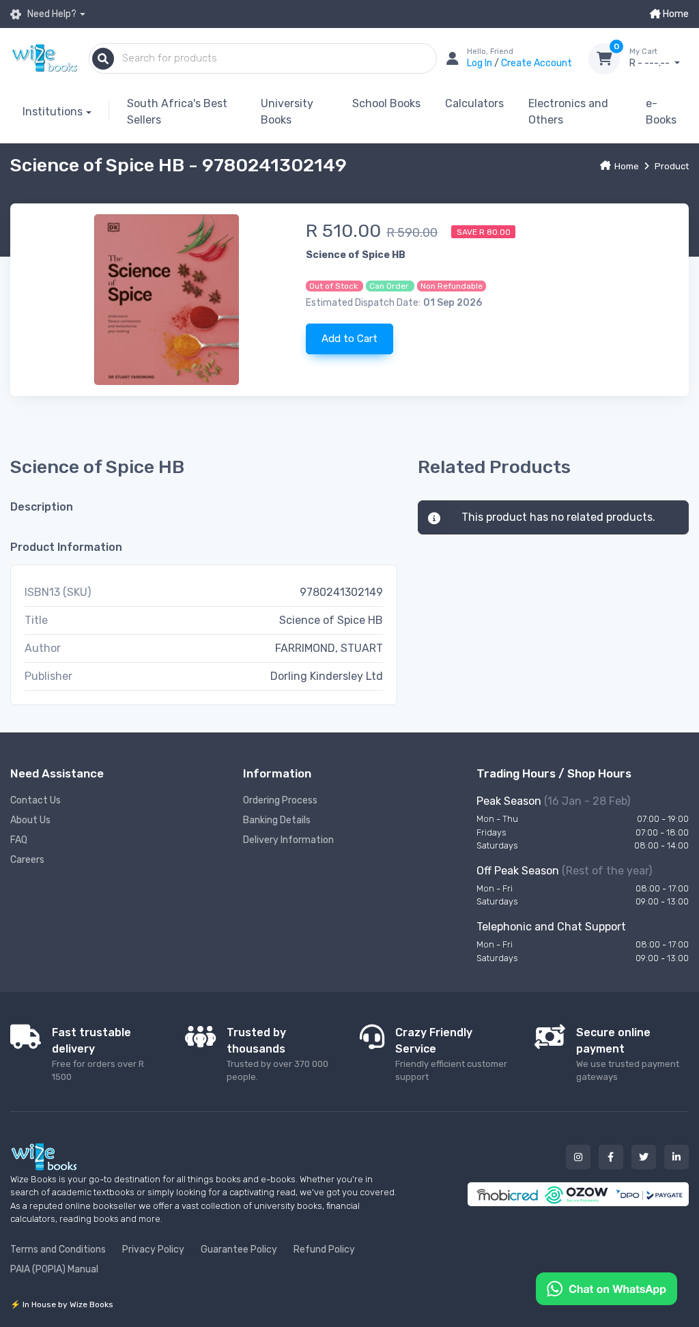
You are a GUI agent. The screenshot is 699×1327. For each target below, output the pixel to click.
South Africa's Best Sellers (177, 111)
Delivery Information (288, 840)
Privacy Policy (153, 1249)
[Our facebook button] (611, 1157)
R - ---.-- (650, 58)
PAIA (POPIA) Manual (54, 1269)
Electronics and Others (568, 111)
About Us (30, 820)
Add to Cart (349, 338)
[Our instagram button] (578, 1157)
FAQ (18, 840)
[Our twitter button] (643, 1157)
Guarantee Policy (239, 1249)
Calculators (474, 103)
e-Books (661, 111)
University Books (287, 111)
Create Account (536, 63)
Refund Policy (324, 1249)
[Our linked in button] (676, 1157)
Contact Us (35, 800)
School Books (386, 103)
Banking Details (277, 820)
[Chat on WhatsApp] (606, 1287)
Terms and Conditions (58, 1249)
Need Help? (50, 14)
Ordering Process (280, 800)
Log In (480, 63)
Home (675, 14)
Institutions (53, 111)
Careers (27, 860)
